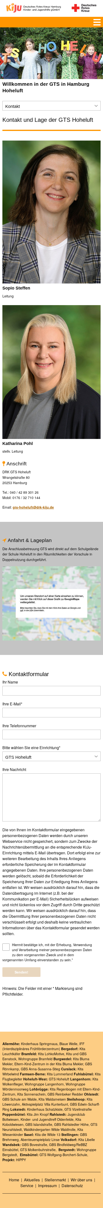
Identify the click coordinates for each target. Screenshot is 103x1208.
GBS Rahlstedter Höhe (71, 1124)
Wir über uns (82, 1180)
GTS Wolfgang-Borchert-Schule (63, 1154)
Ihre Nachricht (14, 769)
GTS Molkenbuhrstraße (38, 1149)
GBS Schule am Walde (19, 1099)
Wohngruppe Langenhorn (44, 1084)
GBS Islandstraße (38, 1124)
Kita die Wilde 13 (47, 1134)
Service (27, 1185)
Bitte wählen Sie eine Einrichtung (31, 747)
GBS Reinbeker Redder (65, 1094)
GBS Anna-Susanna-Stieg (40, 1068)
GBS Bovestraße (34, 1144)
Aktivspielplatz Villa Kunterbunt (45, 1104)
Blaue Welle (68, 1043)
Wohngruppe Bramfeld (35, 1058)
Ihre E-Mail (12, 704)
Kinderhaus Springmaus (39, 1043)
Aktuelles (32, 1180)
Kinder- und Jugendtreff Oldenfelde (47, 1119)
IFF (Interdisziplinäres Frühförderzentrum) (43, 1046)
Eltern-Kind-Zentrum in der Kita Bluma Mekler (48, 1063)
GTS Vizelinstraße (78, 1109)
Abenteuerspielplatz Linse (40, 1139)
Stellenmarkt (56, 1180)
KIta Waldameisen (52, 1099)
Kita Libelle (86, 1139)
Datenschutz (72, 1185)
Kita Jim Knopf (38, 1114)
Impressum (48, 1185)
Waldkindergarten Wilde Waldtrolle (49, 1129)
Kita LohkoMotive (51, 1053)
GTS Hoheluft (59, 1079)
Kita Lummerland (60, 1074)
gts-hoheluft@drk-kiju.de (33, 507)
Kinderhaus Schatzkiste (45, 1109)
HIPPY (21, 1159)
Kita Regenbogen (63, 1089)
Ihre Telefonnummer (19, 725)
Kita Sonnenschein (31, 1094)
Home (14, 1180)
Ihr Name (10, 682)
